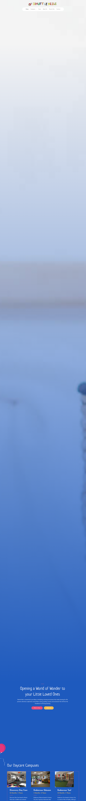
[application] (35, 9)
